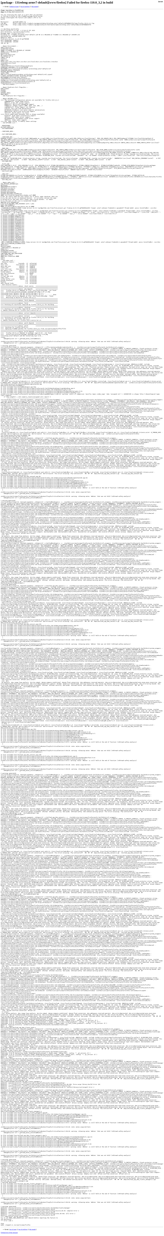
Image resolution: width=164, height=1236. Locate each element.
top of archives (25, 6)
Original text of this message (9, 1232)
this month (35, 6)
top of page (13, 1229)
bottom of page (14, 6)
